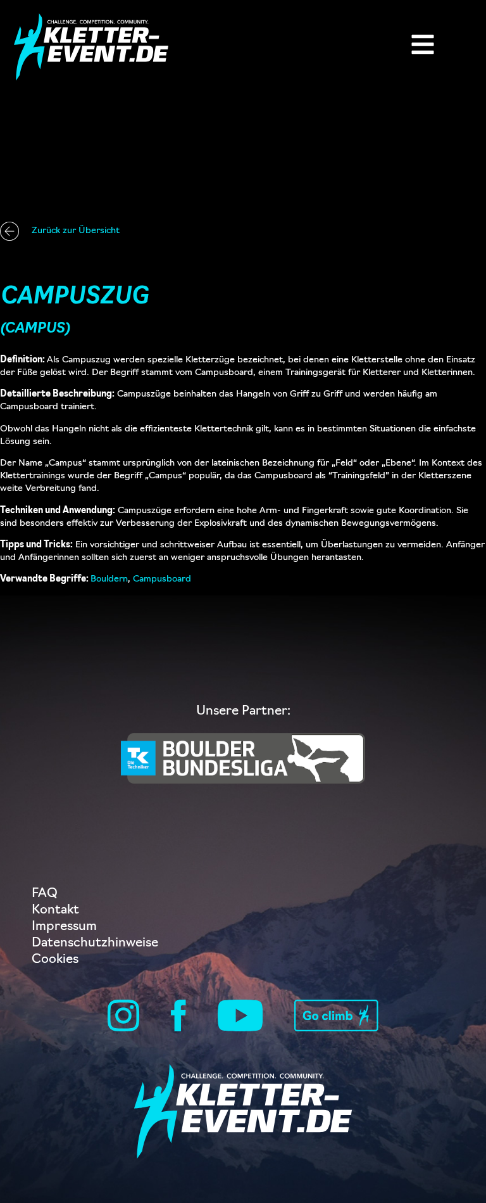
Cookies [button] (55, 959)
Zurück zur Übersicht (76, 231)
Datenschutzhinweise (95, 943)
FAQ (45, 894)
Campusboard (162, 579)
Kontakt (55, 910)
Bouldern (109, 579)
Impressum (64, 926)
